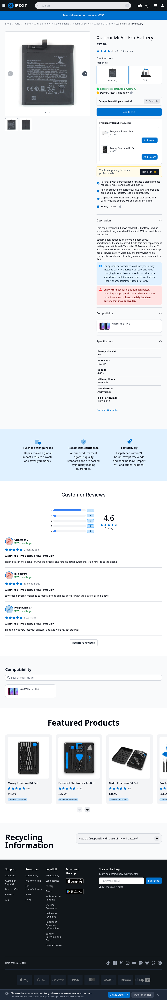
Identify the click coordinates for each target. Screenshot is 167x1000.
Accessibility (52, 875)
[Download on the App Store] (75, 881)
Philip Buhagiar (22, 607)
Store (8, 23)
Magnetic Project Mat (122, 131)
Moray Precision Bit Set (122, 148)
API (7, 899)
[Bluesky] (147, 963)
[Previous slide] (80, 810)
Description (104, 220)
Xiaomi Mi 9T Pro (103, 23)
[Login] (162, 5)
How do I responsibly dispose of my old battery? (108, 838)
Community (31, 875)
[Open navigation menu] (4, 5)
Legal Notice (52, 880)
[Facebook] (115, 963)
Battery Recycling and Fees (53, 937)
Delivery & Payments (51, 915)
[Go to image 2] (50, 112)
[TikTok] (108, 963)
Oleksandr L (21, 539)
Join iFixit (149, 171)
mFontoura (20, 573)
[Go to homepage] (19, 5)
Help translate (13, 962)
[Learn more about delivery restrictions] (131, 92)
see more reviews (83, 642)
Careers (9, 894)
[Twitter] (121, 963)
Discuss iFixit (12, 889)
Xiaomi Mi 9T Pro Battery (129, 23)
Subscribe (153, 880)
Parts (17, 23)
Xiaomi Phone (61, 23)
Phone (27, 23)
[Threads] (153, 963)
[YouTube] (134, 963)
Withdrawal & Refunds (53, 898)
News (28, 899)
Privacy (49, 885)
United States (117, 994)
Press (28, 894)
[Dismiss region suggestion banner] (158, 994)
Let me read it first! (112, 886)
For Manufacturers (33, 887)
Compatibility (105, 313)
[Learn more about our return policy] (120, 206)
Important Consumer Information (52, 925)
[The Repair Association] (160, 963)
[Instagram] (128, 963)
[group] (10, 74)
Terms (49, 891)
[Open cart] (155, 5)
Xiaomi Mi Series (82, 23)
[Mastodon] (141, 963)
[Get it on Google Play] (75, 891)
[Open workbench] (139, 5)
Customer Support (10, 882)
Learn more (110, 289)
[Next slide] (87, 810)
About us (10, 875)
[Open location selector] (147, 5)
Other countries (142, 994)
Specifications (105, 341)
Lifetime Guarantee (51, 906)
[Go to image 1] (46, 112)
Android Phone (42, 23)
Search (153, 101)
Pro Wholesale (33, 880)
